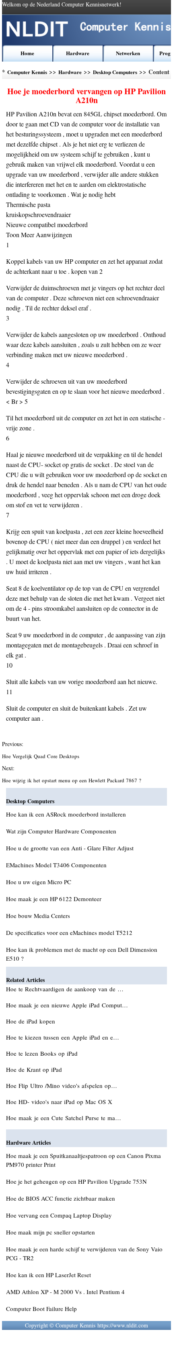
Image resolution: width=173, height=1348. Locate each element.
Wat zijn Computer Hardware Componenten (61, 831)
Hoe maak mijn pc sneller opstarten (50, 1232)
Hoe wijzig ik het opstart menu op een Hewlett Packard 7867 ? (72, 780)
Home (27, 53)
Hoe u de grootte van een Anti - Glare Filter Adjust (70, 848)
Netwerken (128, 53)
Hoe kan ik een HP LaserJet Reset (48, 1275)
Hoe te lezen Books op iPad (43, 1053)
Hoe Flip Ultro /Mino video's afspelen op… (61, 1085)
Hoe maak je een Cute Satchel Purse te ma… (63, 1118)
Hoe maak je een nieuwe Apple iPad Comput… (67, 1005)
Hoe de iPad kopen (31, 1021)
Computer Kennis (27, 72)
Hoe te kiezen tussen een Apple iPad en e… (62, 1037)
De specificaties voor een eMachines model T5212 (69, 932)
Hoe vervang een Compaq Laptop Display (59, 1215)
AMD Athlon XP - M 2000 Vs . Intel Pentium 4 (65, 1292)
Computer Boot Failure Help (41, 1309)
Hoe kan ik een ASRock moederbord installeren (66, 814)
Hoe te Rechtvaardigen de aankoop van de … (65, 989)
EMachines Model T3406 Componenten (56, 865)
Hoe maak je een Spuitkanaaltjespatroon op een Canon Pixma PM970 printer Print (83, 1160)
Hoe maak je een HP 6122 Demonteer (53, 899)
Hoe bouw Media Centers (38, 916)
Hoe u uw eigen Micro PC (38, 882)
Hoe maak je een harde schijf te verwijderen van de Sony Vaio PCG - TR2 (84, 1253)
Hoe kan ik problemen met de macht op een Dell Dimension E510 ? (81, 953)
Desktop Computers (115, 72)
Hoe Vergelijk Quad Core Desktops (41, 756)
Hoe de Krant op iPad (35, 1069)
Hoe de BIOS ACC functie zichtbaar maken (60, 1198)
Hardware (77, 53)
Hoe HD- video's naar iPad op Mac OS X (60, 1102)
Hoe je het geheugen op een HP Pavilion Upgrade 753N (76, 1181)
